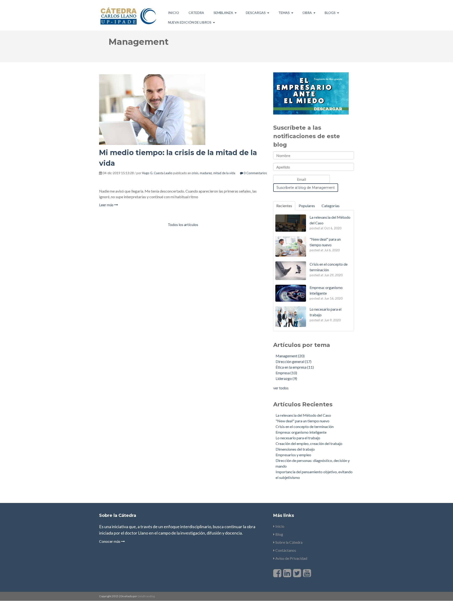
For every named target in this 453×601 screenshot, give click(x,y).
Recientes (284, 205)
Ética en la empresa (295, 367)
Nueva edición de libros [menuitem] (189, 22)
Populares (307, 205)
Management (290, 356)
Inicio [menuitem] (173, 13)
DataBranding (146, 596)
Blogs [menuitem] (330, 13)
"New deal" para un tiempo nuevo (302, 421)
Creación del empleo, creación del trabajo (309, 443)
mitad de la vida (224, 173)
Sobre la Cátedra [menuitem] (288, 542)
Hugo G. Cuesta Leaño (157, 173)
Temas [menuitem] (284, 13)
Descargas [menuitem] (256, 13)
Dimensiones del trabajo (295, 449)
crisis (195, 173)
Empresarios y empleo (293, 455)
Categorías (331, 205)
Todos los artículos (183, 224)
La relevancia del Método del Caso (303, 415)
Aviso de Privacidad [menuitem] (291, 558)
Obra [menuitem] (307, 13)
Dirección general (293, 361)
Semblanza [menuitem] (223, 13)
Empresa (286, 372)
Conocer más (110, 541)
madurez (206, 173)
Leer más (106, 204)
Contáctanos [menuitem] (285, 550)
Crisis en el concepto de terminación (305, 426)
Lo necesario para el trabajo (298, 438)
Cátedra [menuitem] (196, 13)
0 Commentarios (255, 173)
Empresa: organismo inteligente (301, 432)
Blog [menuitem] (279, 534)
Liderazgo (286, 378)
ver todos (281, 388)
